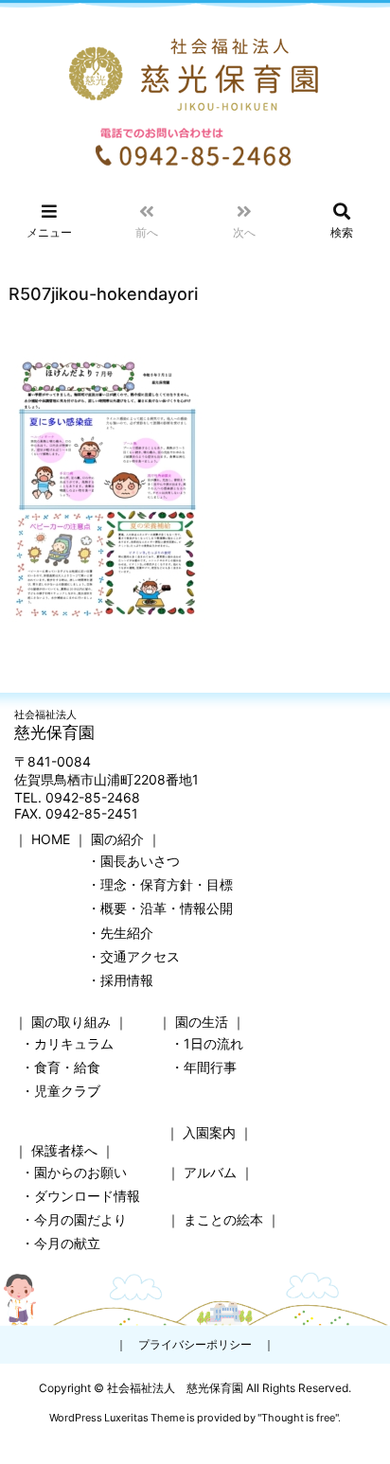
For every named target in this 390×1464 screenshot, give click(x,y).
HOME (50, 839)
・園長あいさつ (133, 861)
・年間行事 (203, 1067)
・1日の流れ (206, 1043)
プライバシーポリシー (195, 1344)
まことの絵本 (223, 1219)
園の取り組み (71, 1022)
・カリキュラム (67, 1043)
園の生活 (201, 1022)
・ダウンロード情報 (80, 1196)
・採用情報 (120, 980)
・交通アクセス (133, 956)
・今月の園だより (74, 1219)
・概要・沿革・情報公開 (160, 908)
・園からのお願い (74, 1172)
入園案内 (209, 1132)
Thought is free (298, 1417)
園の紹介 (117, 839)
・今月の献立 (60, 1243)
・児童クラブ (60, 1091)
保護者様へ (64, 1150)
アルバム (210, 1172)
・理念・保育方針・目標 (160, 884)
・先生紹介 (120, 933)
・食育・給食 (60, 1067)
